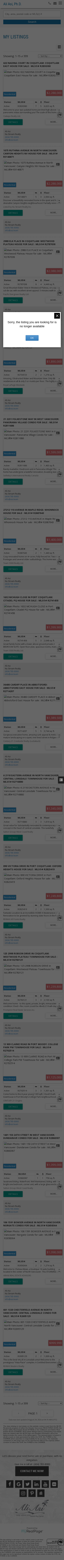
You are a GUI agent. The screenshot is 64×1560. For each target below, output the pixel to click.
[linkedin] (36, 1484)
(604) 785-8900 (12, 137)
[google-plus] (18, 1484)
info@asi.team (11, 140)
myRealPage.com (32, 1531)
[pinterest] (32, 1493)
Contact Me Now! (32, 1471)
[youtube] (45, 1484)
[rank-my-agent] (40, 1493)
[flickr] (54, 1484)
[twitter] (27, 1484)
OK (32, 337)
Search (32, 21)
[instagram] (23, 1493)
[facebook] (9, 1484)
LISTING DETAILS (13, 122)
